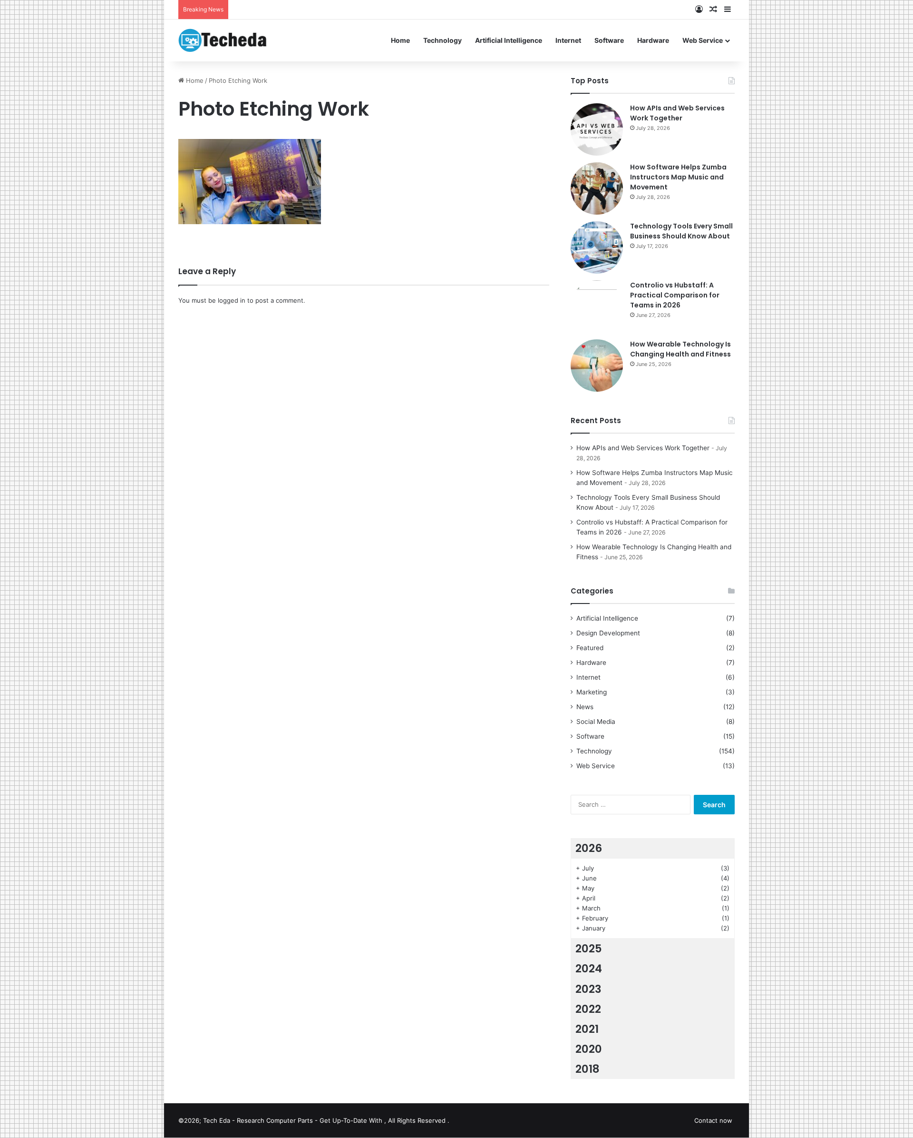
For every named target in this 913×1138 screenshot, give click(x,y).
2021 (587, 1029)
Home (400, 40)
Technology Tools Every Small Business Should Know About (681, 231)
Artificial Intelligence (508, 40)
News (584, 707)
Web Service (702, 40)
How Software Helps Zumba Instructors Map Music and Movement (678, 177)
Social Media (595, 721)
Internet (568, 40)
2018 (587, 1069)
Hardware (653, 40)
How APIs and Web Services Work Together (677, 113)
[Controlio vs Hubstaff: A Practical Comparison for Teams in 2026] (597, 306)
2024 (588, 968)
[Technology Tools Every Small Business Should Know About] (597, 247)
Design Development (608, 633)
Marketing (591, 692)
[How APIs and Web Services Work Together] (597, 129)
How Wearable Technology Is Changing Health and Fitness (680, 349)
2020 (588, 1049)
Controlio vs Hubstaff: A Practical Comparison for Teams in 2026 (674, 295)
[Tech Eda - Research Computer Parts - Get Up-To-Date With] (222, 40)
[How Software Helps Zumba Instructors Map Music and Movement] (597, 188)
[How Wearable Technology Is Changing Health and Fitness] (597, 365)
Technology (442, 40)
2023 (588, 989)
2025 (588, 948)
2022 (588, 1009)
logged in (231, 300)
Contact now (713, 1120)
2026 (588, 848)
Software (609, 40)
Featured (589, 648)
